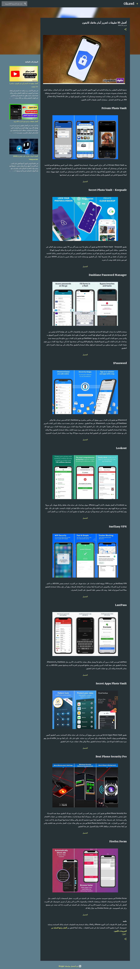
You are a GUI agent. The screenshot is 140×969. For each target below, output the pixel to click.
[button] (125, 29)
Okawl (129, 4)
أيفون (124, 934)
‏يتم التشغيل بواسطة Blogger (69, 966)
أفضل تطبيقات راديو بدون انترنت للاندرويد (26, 121)
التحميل (85, 181)
